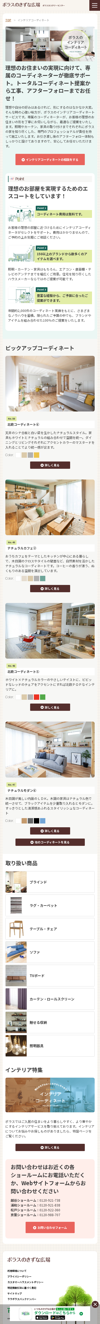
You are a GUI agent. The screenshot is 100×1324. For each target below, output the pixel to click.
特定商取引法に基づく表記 (21, 1288)
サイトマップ (14, 1293)
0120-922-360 (49, 1210)
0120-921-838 (49, 1205)
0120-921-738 (49, 1200)
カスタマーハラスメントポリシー (25, 1282)
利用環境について (17, 1271)
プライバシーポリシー (19, 1276)
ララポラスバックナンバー (21, 1299)
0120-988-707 (49, 1214)
